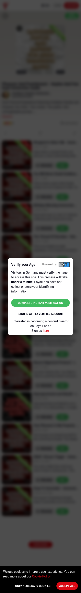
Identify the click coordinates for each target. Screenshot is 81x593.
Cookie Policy (41, 576)
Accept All (67, 585)
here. (46, 331)
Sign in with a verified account (41, 313)
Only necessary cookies (33, 585)
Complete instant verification (40, 302)
